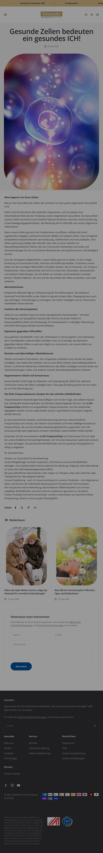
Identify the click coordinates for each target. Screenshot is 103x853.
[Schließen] (96, 797)
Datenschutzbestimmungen (67, 840)
